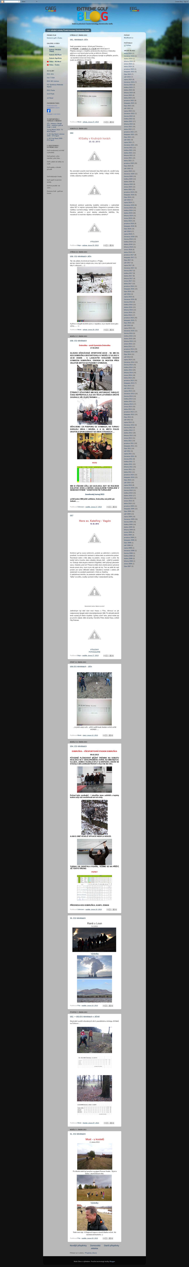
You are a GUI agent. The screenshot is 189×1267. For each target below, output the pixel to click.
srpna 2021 (128, 142)
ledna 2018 (128, 252)
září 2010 (127, 482)
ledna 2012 (128, 441)
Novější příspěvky (78, 1245)
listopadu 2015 (129, 320)
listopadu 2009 (129, 509)
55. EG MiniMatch (78, 918)
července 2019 (129, 205)
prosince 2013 (129, 380)
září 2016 (127, 294)
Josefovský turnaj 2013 (94, 494)
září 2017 (127, 263)
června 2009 (128, 522)
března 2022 (128, 124)
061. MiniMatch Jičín (79, 40)
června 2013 (128, 396)
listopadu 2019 (129, 195)
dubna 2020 (128, 181)
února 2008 (128, 564)
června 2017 (128, 270)
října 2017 (127, 260)
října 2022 (127, 106)
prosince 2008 (129, 537)
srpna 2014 (128, 359)
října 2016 (127, 291)
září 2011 (127, 451)
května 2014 (128, 367)
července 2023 (129, 82)
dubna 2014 (128, 370)
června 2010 (128, 490)
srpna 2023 (128, 79)
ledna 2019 (128, 221)
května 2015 (128, 336)
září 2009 (127, 514)
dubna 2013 (128, 401)
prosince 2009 (129, 506)
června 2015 (128, 333)
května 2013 (128, 399)
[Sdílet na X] (109, 122)
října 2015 (127, 323)
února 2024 (128, 64)
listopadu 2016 (129, 289)
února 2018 (128, 249)
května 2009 (128, 524)
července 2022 (129, 113)
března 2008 (128, 561)
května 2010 (128, 493)
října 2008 (127, 543)
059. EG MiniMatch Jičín (80, 256)
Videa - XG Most (55, 61)
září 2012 (127, 420)
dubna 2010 (128, 495)
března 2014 (128, 372)
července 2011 (129, 456)
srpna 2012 (128, 422)
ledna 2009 (128, 535)
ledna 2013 (128, 409)
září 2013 (127, 388)
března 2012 (128, 435)
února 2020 (128, 187)
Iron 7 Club (51, 77)
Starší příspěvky (111, 1245)
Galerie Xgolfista (55, 58)
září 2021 (127, 140)
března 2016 (128, 310)
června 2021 (128, 147)
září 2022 (127, 108)
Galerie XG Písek (55, 55)
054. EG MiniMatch (78, 746)
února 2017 (128, 281)
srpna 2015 (128, 328)
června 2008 (128, 553)
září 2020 (127, 168)
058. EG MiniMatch (78, 341)
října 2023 (127, 74)
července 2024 (129, 56)
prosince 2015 (129, 318)
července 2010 (129, 488)
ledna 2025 (128, 53)
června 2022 (128, 116)
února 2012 (128, 438)
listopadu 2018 (129, 226)
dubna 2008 (128, 558)
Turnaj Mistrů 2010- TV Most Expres (55, 130)
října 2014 (127, 354)
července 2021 (129, 145)
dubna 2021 (128, 153)
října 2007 (127, 566)
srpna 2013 (128, 391)
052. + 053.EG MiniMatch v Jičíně (85, 1017)
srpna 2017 (128, 265)
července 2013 (129, 393)
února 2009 (128, 532)
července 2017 (129, 268)
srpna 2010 (128, 485)
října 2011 (127, 448)
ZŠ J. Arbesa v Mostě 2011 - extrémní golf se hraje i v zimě (55, 125)
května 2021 (128, 150)
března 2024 (128, 61)
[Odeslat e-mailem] (105, 122)
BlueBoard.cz (128, 38)
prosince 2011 (129, 443)
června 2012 (128, 427)
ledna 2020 (128, 189)
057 (71, 515)
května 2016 (128, 304)
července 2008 (129, 550)
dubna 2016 (128, 307)
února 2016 (128, 312)
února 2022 (128, 126)
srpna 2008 (128, 548)
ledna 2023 (128, 98)
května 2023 (128, 87)
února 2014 (128, 375)
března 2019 (128, 215)
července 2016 (129, 299)
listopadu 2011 (129, 446)
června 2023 (128, 85)
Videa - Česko (54, 65)
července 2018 (129, 236)
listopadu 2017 (129, 257)
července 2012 (129, 425)
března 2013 (128, 404)
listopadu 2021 (129, 134)
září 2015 (127, 325)
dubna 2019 (128, 213)
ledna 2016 (128, 315)
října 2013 (127, 386)
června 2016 (128, 302)
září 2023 (127, 77)
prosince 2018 (129, 223)
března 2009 (128, 530)
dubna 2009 (128, 527)
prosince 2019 (129, 192)
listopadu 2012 (129, 414)
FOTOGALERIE (94, 652)
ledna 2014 (128, 378)
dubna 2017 (128, 276)
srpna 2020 (128, 171)
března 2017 (128, 278)
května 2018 (128, 242)
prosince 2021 (129, 132)
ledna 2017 (128, 283)
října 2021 (127, 137)
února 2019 (128, 218)
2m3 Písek (50, 94)
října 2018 (127, 229)
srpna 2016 (128, 297)
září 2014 (127, 357)
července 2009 (129, 519)
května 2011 (128, 461)
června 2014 (128, 365)
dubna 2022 (128, 121)
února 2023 (128, 95)
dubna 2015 (128, 338)
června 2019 (128, 208)
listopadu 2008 (129, 540)
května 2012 (128, 430)
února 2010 (128, 501)
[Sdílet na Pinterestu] (113, 122)
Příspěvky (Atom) (91, 1253)
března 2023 (128, 92)
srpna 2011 (128, 454)
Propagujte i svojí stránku (53, 114)
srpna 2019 (128, 202)
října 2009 (127, 511)
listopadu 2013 (129, 383)
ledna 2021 (128, 160)
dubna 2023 (128, 90)
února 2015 (128, 344)
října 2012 (127, 417)
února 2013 (128, 406)
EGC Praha (51, 90)
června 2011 (128, 459)
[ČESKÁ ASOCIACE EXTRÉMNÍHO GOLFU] (48, 112)
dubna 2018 (128, 244)
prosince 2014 (129, 349)
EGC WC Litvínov (53, 81)
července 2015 (129, 331)
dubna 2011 (128, 464)
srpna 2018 (128, 234)
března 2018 (128, 247)
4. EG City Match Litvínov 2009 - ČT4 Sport (55, 135)
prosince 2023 (129, 69)
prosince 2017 (129, 255)
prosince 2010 (129, 475)
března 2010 (128, 498)
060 (71, 133)
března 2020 (128, 184)
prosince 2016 (129, 286)
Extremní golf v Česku (54, 38)
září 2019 (127, 200)
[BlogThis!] (107, 122)
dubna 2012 (128, 433)
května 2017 (128, 273)
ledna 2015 (128, 346)
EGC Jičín (50, 74)
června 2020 (128, 176)
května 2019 (128, 210)
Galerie (51, 46)
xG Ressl (50, 98)
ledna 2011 (128, 472)
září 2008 (127, 545)
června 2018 (128, 239)
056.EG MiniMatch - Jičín (81, 667)
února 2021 (128, 158)
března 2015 (128, 341)
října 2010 (127, 480)
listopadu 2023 (129, 71)
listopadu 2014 (129, 352)
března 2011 (128, 467)
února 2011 (128, 469)
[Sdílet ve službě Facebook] (111, 122)
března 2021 (128, 155)
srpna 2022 (128, 111)
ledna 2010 (128, 503)
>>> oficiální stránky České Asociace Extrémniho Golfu (68, 30)
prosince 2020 (129, 163)
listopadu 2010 (129, 477)
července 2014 (129, 362)
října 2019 (127, 197)
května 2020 (128, 179)
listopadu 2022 (129, 103)
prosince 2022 (129, 100)
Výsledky (94, 1203)
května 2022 (128, 119)
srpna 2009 (128, 516)
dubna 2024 (128, 58)
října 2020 (127, 166)
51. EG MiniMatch (78, 1134)
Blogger (112, 1261)
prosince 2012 (129, 412)
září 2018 (127, 231)
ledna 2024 (128, 66)
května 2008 (128, 556)
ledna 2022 (128, 129)
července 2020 (129, 174)
